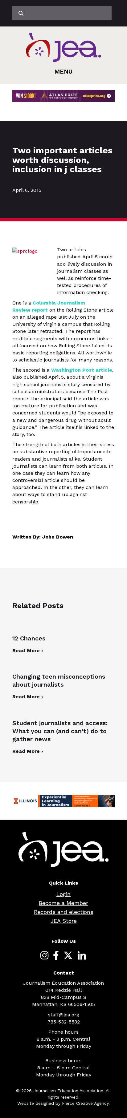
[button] (63, 71)
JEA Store (64, 921)
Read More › (27, 650)
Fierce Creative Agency (85, 1103)
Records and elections (63, 912)
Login (63, 894)
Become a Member (63, 903)
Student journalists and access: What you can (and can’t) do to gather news (59, 731)
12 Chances (28, 638)
